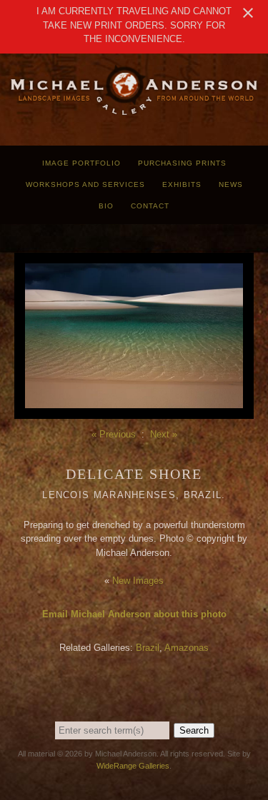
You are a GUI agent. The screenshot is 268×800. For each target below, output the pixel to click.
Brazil (147, 647)
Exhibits (182, 184)
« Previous (113, 434)
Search (194, 730)
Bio (106, 206)
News (231, 184)
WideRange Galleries (132, 765)
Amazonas (186, 647)
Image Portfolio (81, 163)
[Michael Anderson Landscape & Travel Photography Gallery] (134, 112)
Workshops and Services (85, 184)
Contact (150, 206)
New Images (138, 580)
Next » (163, 434)
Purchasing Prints (182, 163)
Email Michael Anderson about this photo (134, 614)
